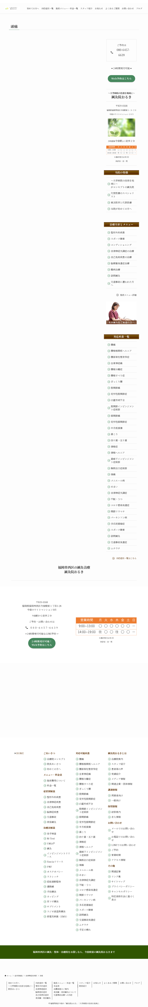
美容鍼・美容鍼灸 (43, 998)
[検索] (141, 1)
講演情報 (112, 789)
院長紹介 (83, 986)
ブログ (137, 983)
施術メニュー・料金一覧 (64, 983)
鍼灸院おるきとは (117, 753)
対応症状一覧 (41, 983)
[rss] (138, 1)
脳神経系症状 (41, 992)
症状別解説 (49, 791)
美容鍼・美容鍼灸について (65, 992)
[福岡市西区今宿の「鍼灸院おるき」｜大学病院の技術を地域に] (12, 8)
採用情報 (112, 806)
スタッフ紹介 (84, 983)
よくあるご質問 (110, 983)
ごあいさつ (49, 753)
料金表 (56, 986)
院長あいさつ (14, 989)
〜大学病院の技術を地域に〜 (20, 986)
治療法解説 (49, 827)
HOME (19, 753)
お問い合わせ (115, 823)
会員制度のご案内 (61, 989)
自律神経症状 (41, 989)
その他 (111, 865)
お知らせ (97, 983)
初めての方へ (14, 983)
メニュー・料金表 (53, 774)
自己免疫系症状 (42, 995)
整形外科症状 (41, 986)
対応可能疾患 (83, 753)
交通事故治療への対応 (63, 995)
